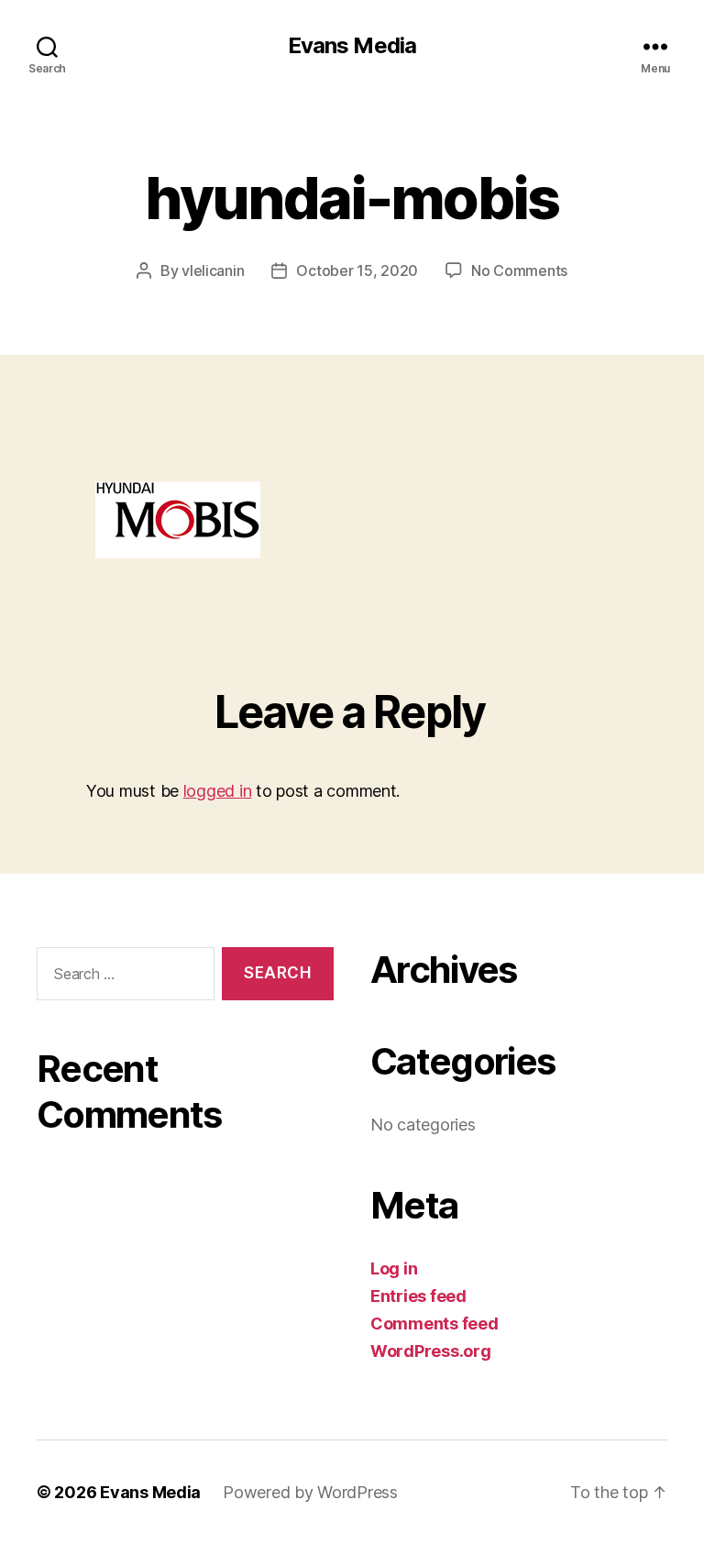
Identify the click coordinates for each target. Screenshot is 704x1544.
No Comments (519, 270)
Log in (393, 1268)
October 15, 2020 (357, 270)
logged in (217, 790)
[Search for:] (121, 978)
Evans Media (351, 46)
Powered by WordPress (310, 1492)
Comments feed (434, 1323)
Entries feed (418, 1296)
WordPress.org (430, 1351)
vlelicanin (213, 270)
